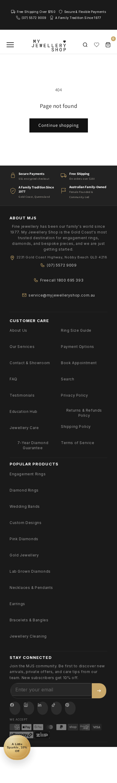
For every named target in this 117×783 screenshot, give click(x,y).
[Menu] (10, 44)
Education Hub (24, 411)
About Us (18, 330)
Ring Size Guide (76, 330)
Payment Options (77, 346)
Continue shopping (58, 125)
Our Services (22, 346)
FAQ (13, 379)
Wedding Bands (25, 506)
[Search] (85, 44)
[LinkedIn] (42, 708)
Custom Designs (25, 522)
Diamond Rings (24, 490)
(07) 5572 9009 (61, 265)
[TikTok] (56, 708)
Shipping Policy (76, 426)
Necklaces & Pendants (31, 587)
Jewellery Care (24, 427)
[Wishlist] (96, 44)
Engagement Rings (28, 474)
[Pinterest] (70, 708)
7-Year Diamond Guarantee (32, 445)
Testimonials (22, 395)
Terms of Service (77, 442)
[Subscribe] (99, 690)
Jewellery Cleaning (28, 636)
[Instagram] (28, 708)
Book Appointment (79, 363)
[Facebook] (15, 708)
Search (67, 379)
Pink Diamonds (24, 539)
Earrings (17, 604)
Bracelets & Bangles (29, 620)
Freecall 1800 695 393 (62, 280)
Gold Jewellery (24, 555)
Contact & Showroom (30, 363)
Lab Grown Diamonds (30, 571)
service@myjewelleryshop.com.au (61, 295)
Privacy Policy (74, 395)
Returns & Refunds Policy (84, 413)
